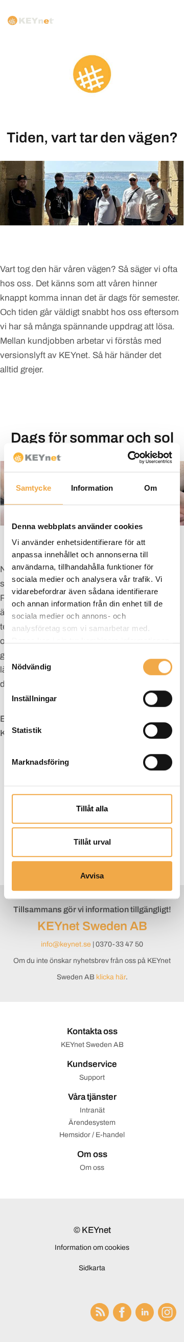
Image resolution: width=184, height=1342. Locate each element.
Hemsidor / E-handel (92, 1135)
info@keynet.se (66, 944)
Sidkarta (92, 1268)
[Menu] (165, 20)
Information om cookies (92, 1247)
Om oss (92, 1167)
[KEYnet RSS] (101, 1312)
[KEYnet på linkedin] (146, 1312)
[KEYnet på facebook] (124, 1312)
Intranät (92, 1110)
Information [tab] (92, 488)
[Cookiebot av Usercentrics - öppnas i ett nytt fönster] (129, 457)
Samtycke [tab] (33, 488)
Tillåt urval (92, 841)
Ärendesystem (92, 1122)
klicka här (111, 977)
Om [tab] (150, 488)
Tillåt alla (92, 808)
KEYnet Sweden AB (92, 926)
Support (92, 1077)
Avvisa (92, 875)
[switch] (157, 698)
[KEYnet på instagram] (167, 1312)
